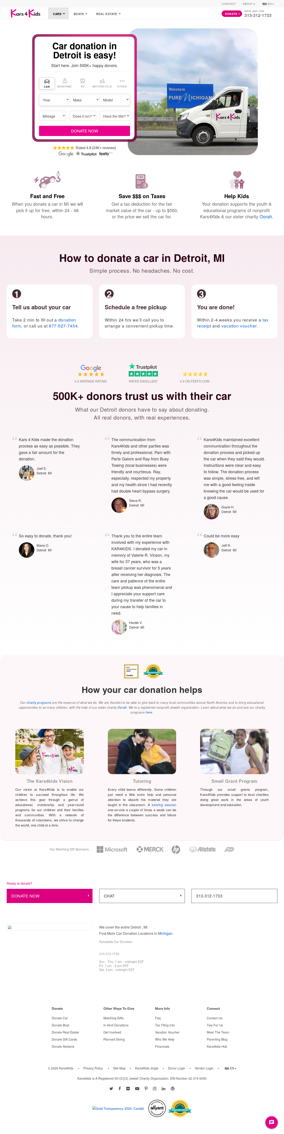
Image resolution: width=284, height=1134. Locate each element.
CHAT (109, 896)
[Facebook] (119, 1088)
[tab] (47, 83)
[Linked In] (164, 1088)
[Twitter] (111, 1088)
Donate (231, 14)
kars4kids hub (217, 1046)
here (149, 712)
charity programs (39, 702)
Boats (79, 14)
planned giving (114, 1039)
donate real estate (65, 1032)
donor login (176, 1068)
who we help (164, 1039)
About (248, 4)
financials (162, 1046)
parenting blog (217, 1039)
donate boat (60, 1025)
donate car (60, 1018)
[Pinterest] (146, 1088)
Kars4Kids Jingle (146, 1068)
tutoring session (164, 804)
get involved (112, 1032)
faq (158, 1018)
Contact (229, 4)
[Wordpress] (172, 1088)
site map (119, 1068)
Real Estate (106, 14)
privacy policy (93, 1068)
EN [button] (268, 5)
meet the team (218, 1032)
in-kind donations (115, 1025)
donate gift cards (64, 1039)
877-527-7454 (63, 326)
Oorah (266, 216)
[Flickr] (128, 1088)
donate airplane (63, 1046)
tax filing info (165, 1025)
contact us (214, 1018)
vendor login (204, 1068)
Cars (57, 14)
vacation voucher (238, 326)
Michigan (165, 933)
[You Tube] (137, 1088)
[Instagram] (155, 1088)
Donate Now (25, 896)
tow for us (215, 1025)
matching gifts (113, 1018)
